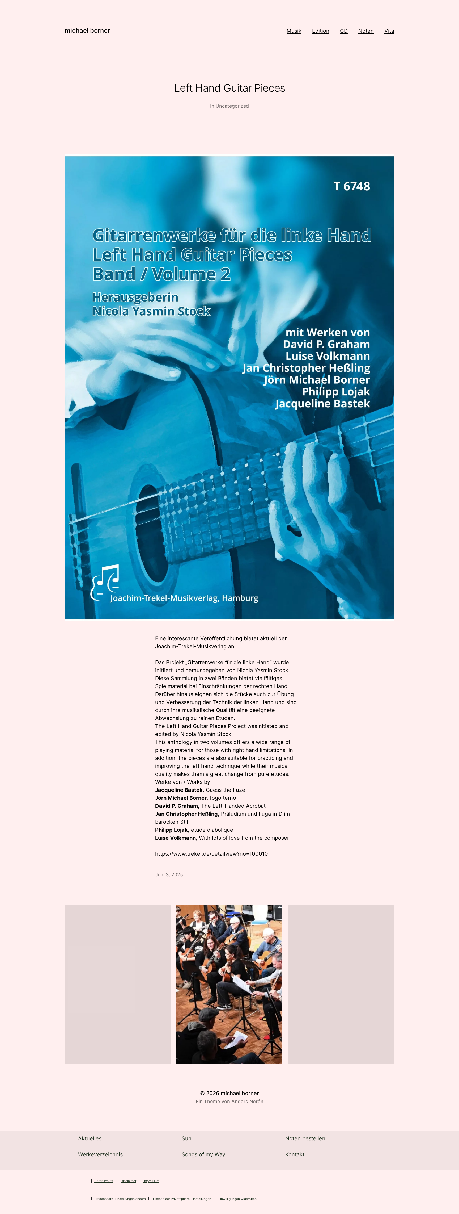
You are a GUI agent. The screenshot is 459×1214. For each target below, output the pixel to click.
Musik (294, 31)
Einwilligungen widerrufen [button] (237, 1199)
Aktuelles (89, 1138)
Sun (187, 1138)
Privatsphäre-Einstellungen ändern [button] (120, 1199)
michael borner (87, 30)
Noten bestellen (305, 1138)
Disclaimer (128, 1181)
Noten (366, 31)
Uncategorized (232, 106)
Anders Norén (247, 1101)
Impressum (151, 1181)
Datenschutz (103, 1181)
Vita (389, 31)
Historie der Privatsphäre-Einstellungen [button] (182, 1199)
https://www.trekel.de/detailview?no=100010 (211, 854)
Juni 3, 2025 (169, 874)
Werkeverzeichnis (100, 1154)
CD (344, 31)
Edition (320, 31)
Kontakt (294, 1154)
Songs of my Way (203, 1154)
